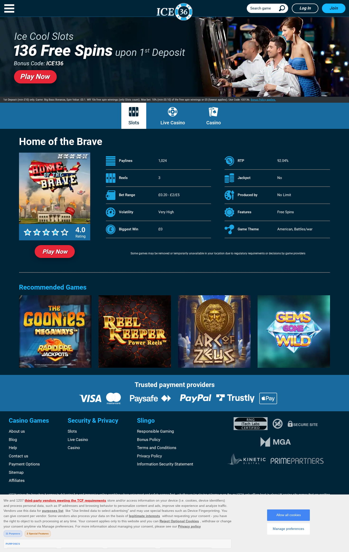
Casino (213, 123)
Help (13, 447)
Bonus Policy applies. (263, 99)
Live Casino (172, 123)
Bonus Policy (148, 439)
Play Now (54, 251)
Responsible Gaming (155, 431)
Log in (305, 8)
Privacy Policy (149, 456)
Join (334, 8)
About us (17, 431)
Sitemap (16, 472)
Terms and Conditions (156, 447)
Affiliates (17, 480)
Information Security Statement (165, 464)
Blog (13, 439)
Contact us (18, 456)
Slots (133, 123)
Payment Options (24, 464)
